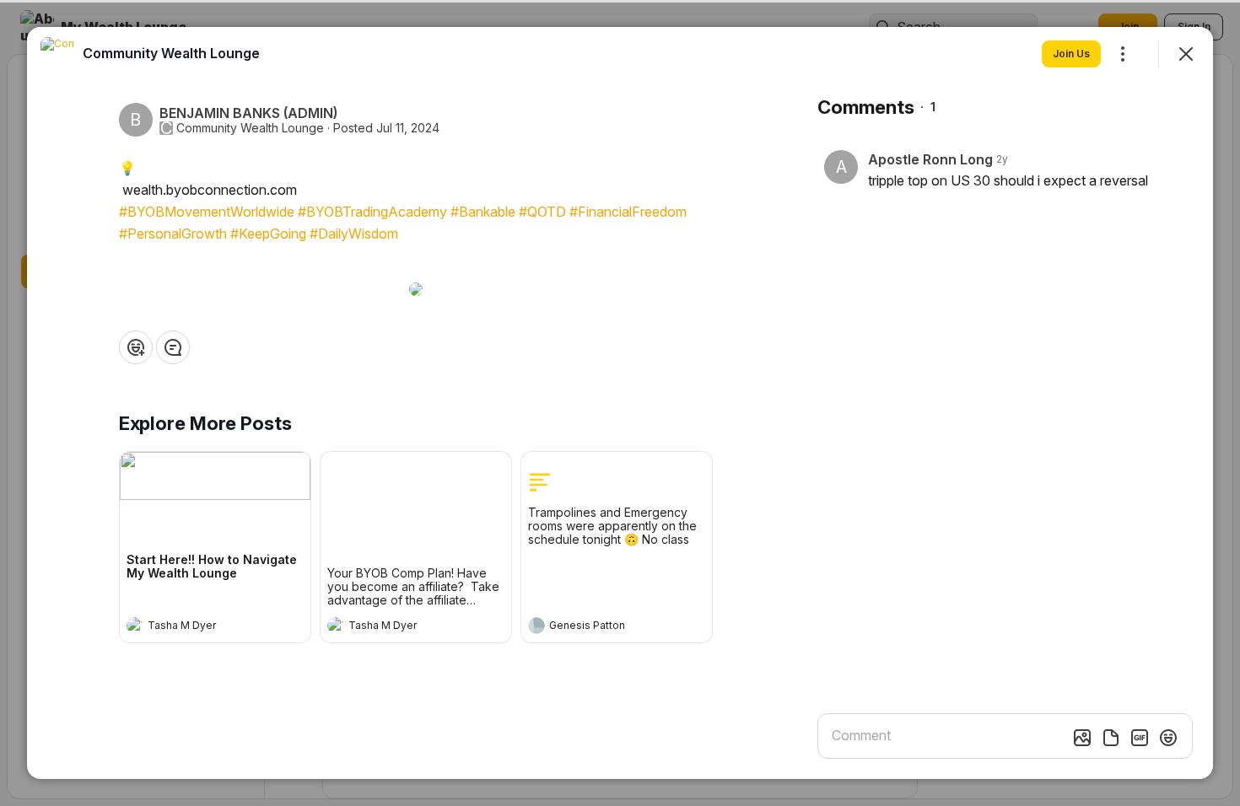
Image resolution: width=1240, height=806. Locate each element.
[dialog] (620, 403)
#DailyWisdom (354, 233)
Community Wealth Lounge (250, 128)
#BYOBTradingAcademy (372, 211)
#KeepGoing (268, 233)
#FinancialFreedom (628, 211)
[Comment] (173, 347)
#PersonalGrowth (173, 233)
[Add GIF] (1139, 737)
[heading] (198, 627)
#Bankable (482, 211)
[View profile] (135, 625)
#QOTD (542, 211)
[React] (136, 347)
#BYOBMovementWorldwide (206, 211)
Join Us (1071, 53)
